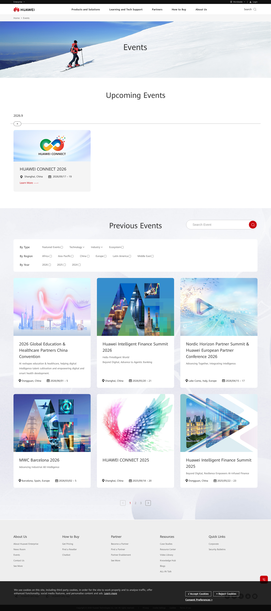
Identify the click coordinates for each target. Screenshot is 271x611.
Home (16, 18)
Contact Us (18, 560)
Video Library (166, 555)
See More (18, 566)
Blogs (162, 566)
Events (16, 555)
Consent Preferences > (199, 599)
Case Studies (166, 544)
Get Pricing (67, 544)
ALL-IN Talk (165, 571)
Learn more (110, 593)
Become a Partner (119, 544)
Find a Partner (118, 549)
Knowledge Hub (168, 560)
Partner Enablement (121, 555)
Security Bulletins (217, 549)
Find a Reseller (69, 549)
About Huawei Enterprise (25, 544)
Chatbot (66, 555)
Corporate (214, 544)
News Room (19, 549)
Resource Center (168, 549)
